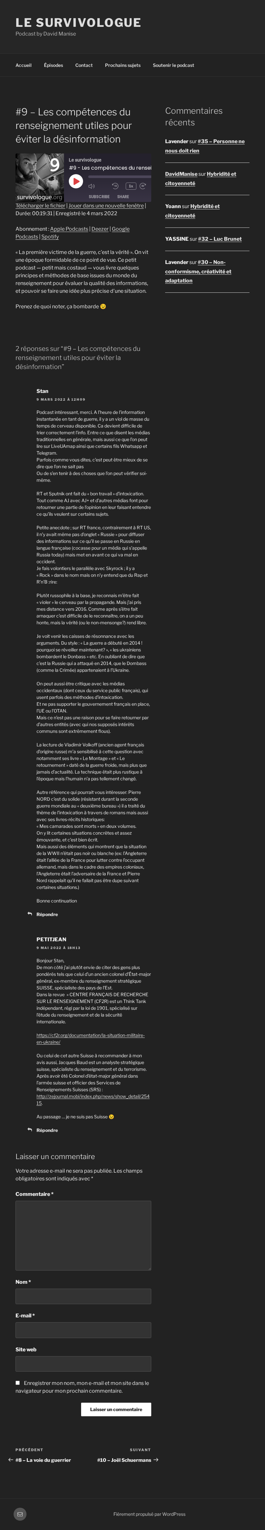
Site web (26, 1349)
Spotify (50, 237)
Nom (23, 1282)
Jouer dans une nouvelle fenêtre (106, 206)
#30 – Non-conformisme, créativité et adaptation (198, 271)
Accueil (24, 65)
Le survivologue (79, 23)
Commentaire (35, 1194)
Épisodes (53, 65)
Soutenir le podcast (173, 65)
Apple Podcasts (69, 229)
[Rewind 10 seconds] (117, 186)
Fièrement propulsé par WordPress (149, 1514)
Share (123, 196)
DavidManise (181, 174)
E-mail (25, 1316)
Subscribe (99, 196)
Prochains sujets (123, 65)
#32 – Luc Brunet (220, 239)
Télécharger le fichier (40, 206)
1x (131, 186)
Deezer (100, 229)
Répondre (47, 914)
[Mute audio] (98, 186)
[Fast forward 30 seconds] (150, 186)
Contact (84, 65)
